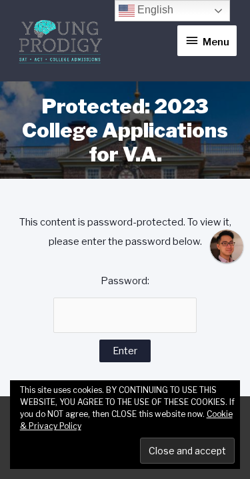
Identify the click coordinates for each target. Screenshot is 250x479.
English (154, 9)
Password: (125, 281)
